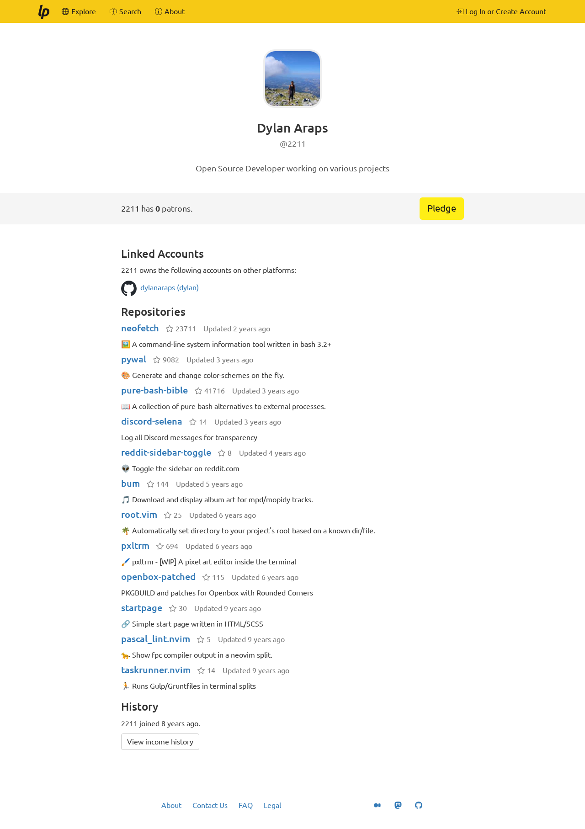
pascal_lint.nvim (155, 638)
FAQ (246, 805)
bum (130, 483)
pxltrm (135, 545)
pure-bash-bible (154, 390)
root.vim (139, 514)
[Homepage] (43, 11)
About (171, 805)
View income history (160, 742)
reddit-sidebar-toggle (166, 452)
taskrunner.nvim (156, 669)
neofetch (140, 328)
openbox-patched (158, 576)
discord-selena (151, 421)
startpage (141, 607)
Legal (272, 805)
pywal (133, 359)
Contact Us (210, 805)
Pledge (441, 208)
